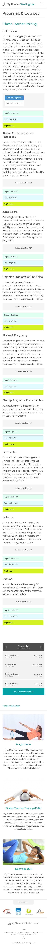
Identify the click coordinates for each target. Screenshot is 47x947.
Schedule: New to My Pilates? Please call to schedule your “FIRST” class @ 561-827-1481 (23, 934)
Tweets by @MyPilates (11, 706)
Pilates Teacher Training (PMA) (23, 808)
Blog (23, 938)
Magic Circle (23, 744)
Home (23, 930)
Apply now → (9, 125)
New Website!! (23, 868)
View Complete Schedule (24, 692)
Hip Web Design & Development (23, 943)
